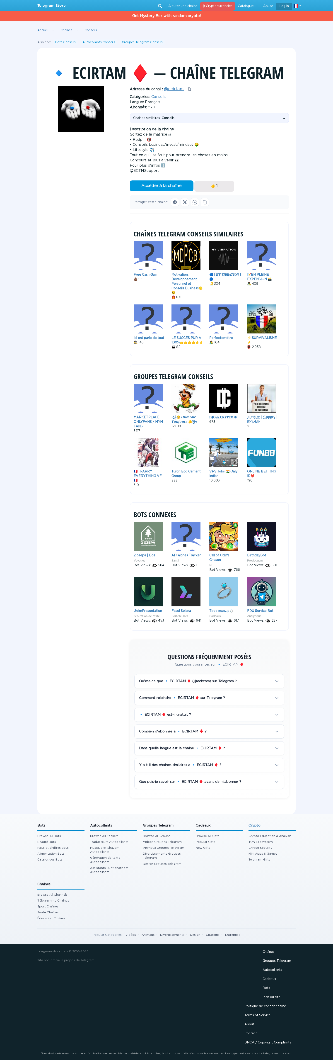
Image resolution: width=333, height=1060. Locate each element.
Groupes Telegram (277, 961)
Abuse (268, 6)
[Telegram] (175, 202)
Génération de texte (147, 616)
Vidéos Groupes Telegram (162, 842)
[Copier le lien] (205, 202)
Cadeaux (215, 616)
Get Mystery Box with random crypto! (166, 16)
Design (195, 935)
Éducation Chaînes (51, 918)
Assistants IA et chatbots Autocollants (109, 870)
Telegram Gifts (259, 859)
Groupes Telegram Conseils (142, 42)
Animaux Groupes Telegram (163, 848)
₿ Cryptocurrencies (217, 6)
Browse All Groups (156, 836)
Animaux (148, 935)
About (249, 1024)
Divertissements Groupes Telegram (162, 856)
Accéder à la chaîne (161, 186)
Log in (284, 6)
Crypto (255, 825)
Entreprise (232, 935)
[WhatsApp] (195, 202)
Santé (175, 560)
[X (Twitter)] (185, 202)
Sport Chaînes (47, 906)
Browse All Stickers (104, 836)
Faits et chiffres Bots (53, 848)
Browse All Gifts (207, 836)
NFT (212, 565)
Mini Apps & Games (263, 854)
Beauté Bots (46, 842)
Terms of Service (257, 1015)
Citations (213, 935)
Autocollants (272, 970)
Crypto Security (260, 848)
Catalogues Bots (50, 859)
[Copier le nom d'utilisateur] (189, 89)
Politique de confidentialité (265, 1006)
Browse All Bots (49, 836)
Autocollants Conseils (98, 42)
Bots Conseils (65, 42)
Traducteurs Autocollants (109, 842)
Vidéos (130, 935)
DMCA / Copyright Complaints (267, 1042)
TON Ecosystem (261, 842)
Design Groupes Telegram (162, 864)
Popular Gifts (205, 842)
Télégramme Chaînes (53, 901)
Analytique (254, 616)
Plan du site (271, 997)
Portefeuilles (179, 616)
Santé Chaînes (48, 912)
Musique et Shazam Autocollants (104, 850)
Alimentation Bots (51, 854)
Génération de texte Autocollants (105, 860)
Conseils (158, 97)
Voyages (139, 560)
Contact (250, 1033)
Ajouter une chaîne (182, 6)
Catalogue (246, 6)
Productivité (255, 560)
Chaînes (269, 952)
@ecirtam (174, 89)
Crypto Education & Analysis (270, 836)
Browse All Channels (52, 895)
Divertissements (172, 935)
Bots (266, 988)
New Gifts (203, 848)
